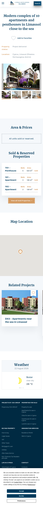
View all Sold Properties (21, 201)
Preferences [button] (31, 484)
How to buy (5, 433)
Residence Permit (27, 433)
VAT (3, 439)
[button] (20, 252)
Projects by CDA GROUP (9, 407)
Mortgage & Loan (7, 446)
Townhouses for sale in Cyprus (29, 419)
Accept (21, 491)
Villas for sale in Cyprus (29, 415)
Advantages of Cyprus (9, 467)
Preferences (21, 501)
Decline (21, 496)
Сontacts (24, 467)
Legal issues (6, 436)
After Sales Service (8, 453)
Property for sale (27, 407)
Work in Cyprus (26, 436)
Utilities (4, 450)
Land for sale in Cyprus (29, 424)
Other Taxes (5, 443)
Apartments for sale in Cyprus (28, 411)
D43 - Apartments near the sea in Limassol (18, 320)
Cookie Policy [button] (18, 482)
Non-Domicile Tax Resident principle (10, 457)
